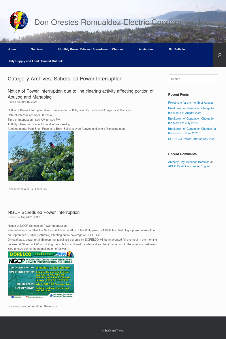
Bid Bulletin (177, 49)
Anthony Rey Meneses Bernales (188, 162)
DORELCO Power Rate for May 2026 (191, 139)
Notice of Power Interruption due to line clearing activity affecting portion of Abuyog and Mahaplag (81, 94)
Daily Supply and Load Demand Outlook (35, 61)
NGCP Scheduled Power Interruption (44, 212)
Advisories (146, 49)
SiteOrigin (110, 330)
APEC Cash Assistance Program (189, 166)
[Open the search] (219, 55)
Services (37, 49)
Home (12, 49)
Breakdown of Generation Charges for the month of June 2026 (192, 130)
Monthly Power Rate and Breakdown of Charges (90, 49)
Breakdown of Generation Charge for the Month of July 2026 (191, 120)
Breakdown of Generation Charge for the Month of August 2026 (191, 110)
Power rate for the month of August (190, 102)
